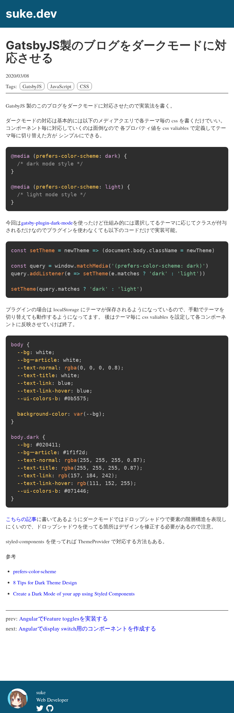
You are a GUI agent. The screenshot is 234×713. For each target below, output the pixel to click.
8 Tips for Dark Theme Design (45, 582)
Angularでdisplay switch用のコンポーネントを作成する (87, 628)
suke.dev (31, 14)
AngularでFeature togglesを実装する (63, 618)
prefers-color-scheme (34, 571)
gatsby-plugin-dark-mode (47, 222)
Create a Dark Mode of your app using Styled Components (74, 593)
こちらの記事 (21, 519)
